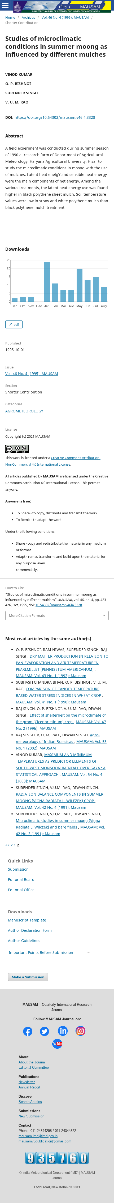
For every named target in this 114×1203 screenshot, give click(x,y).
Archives (28, 17)
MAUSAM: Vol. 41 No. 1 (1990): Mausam (51, 701)
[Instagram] (80, 1035)
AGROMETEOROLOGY (24, 410)
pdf (16, 324)
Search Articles (30, 1102)
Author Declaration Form (30, 930)
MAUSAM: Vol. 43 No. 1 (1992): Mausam (51, 675)
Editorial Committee (34, 1067)
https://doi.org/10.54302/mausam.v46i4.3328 (55, 117)
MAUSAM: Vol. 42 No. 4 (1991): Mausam (51, 807)
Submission (18, 869)
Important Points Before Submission (41, 952)
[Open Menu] (5, 5)
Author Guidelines (24, 940)
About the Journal (32, 1062)
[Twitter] (44, 1035)
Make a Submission (28, 977)
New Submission (31, 1116)
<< (7, 844)
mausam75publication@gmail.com (45, 1141)
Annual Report (29, 1087)
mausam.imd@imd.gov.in (38, 1136)
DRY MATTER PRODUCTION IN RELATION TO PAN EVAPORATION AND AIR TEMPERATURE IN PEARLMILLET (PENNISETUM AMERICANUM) (62, 663)
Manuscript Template (27, 920)
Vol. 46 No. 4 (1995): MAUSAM (65, 17)
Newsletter (27, 1082)
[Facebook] (28, 1035)
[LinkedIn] (62, 1035)
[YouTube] (57, 1048)
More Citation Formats (27, 615)
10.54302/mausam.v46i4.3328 (59, 605)
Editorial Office (21, 889)
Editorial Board (21, 879)
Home (10, 17)
